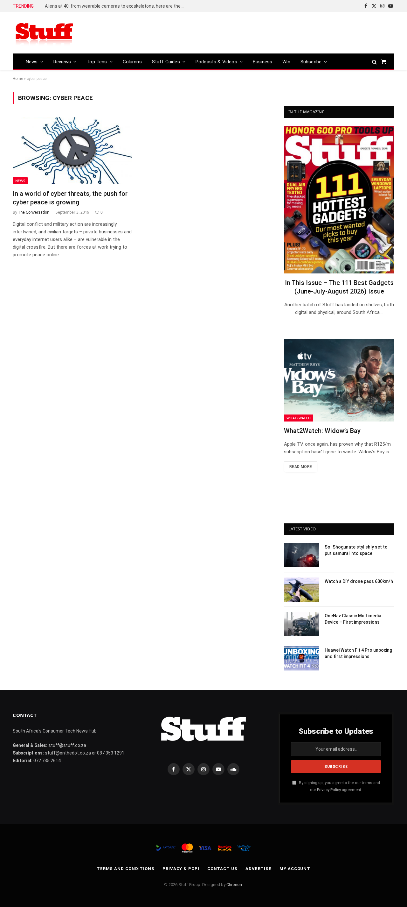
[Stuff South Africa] (44, 33)
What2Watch (298, 417)
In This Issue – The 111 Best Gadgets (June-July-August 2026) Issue (339, 287)
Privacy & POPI (180, 868)
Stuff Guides (166, 62)
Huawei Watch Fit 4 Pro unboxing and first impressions (358, 653)
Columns (132, 62)
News (32, 62)
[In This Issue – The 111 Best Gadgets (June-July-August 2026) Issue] (339, 199)
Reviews (62, 62)
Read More (300, 466)
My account (294, 868)
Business (262, 62)
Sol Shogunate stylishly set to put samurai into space (356, 550)
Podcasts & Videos (216, 62)
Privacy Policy (329, 789)
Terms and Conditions (126, 868)
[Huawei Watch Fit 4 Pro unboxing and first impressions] (301, 658)
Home (18, 78)
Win (286, 62)
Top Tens (96, 62)
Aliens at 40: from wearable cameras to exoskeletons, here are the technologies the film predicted (116, 6)
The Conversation (33, 212)
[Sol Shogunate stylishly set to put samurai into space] (301, 555)
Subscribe (311, 62)
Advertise (258, 868)
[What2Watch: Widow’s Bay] (339, 380)
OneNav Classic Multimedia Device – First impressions (353, 619)
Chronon (234, 884)
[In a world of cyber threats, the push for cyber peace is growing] (72, 150)
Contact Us (222, 868)
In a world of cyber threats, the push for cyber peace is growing (70, 198)
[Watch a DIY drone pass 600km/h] (301, 590)
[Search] (374, 61)
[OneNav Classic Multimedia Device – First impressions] (301, 624)
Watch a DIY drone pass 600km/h (359, 581)
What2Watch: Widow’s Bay (322, 431)
